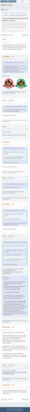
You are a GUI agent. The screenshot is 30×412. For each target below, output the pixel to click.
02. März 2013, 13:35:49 (7, 58)
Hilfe (8, 408)
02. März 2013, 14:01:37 (7, 102)
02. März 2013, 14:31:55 (7, 129)
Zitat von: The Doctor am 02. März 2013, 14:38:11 (15, 184)
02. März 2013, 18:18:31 (7, 329)
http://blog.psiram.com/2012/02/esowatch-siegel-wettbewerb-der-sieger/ (14, 373)
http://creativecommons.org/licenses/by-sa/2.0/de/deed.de (12, 272)
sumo (4, 39)
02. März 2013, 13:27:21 (7, 41)
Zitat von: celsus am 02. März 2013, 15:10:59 (14, 210)
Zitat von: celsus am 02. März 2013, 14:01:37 (14, 148)
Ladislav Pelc (6, 327)
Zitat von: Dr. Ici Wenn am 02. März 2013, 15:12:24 (16, 242)
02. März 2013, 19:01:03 (7, 387)
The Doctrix (6, 142)
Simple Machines (20, 410)
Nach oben (4, 399)
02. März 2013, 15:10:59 (7, 180)
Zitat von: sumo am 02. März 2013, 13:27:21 (14, 62)
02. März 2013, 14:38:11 (7, 144)
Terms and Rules (13, 408)
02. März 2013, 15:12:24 (7, 206)
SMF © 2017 (13, 410)
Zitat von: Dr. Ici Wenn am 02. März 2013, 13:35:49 (16, 106)
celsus (4, 100)
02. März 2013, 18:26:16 (7, 367)
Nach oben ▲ (20, 408)
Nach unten (4, 35)
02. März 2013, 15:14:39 (7, 238)
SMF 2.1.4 (9, 410)
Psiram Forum (7, 5)
